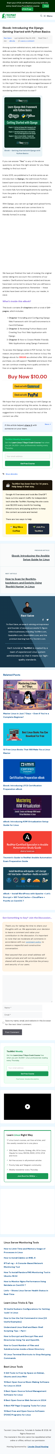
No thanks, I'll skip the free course (28, 744)
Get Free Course (28, 739)
